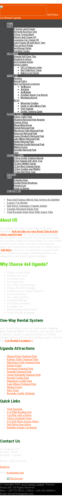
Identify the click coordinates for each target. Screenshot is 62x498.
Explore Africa (21, 122)
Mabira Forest (21, 147)
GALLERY (11, 174)
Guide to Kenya (21, 188)
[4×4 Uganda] (23, 14)
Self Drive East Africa (19, 424)
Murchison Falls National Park (29, 130)
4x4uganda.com (15, 472)
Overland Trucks (22, 51)
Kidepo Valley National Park (22, 359)
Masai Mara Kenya (23, 125)
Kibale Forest (14, 365)
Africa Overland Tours (19, 418)
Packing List (20, 185)
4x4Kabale (26, 92)
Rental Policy (20, 81)
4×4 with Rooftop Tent (25, 31)
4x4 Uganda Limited (32, 484)
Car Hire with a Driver (19, 415)
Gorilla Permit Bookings (25, 182)
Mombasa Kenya (29, 97)
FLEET (10, 26)
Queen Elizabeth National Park (29, 136)
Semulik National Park (19, 371)
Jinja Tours (13, 390)
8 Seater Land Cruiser (24, 29)
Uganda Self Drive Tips (25, 56)
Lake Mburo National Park (27, 138)
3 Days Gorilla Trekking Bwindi (28, 158)
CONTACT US (14, 191)
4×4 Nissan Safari (22, 48)
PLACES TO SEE (15, 114)
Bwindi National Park (24, 127)
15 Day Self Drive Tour (24, 171)
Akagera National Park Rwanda (29, 119)
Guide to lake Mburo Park (33, 105)
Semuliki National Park (25, 149)
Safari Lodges (21, 64)
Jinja (16, 152)
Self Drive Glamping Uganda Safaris (27, 205)
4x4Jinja (25, 89)
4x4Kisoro (26, 86)
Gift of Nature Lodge (31, 67)
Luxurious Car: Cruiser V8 (26, 40)
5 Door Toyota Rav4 (24, 34)
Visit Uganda (27, 108)
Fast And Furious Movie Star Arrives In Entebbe (33, 199)
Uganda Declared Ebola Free (23, 208)
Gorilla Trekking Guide (31, 111)
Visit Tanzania (14, 409)
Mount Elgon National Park (22, 356)
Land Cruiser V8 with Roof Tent (29, 42)
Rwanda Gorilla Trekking (21, 393)
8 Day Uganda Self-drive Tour (28, 160)
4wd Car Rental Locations (27, 84)
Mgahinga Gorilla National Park (29, 144)
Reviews (18, 78)
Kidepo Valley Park (23, 116)
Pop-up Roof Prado (23, 45)
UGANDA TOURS (15, 155)
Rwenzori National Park (25, 133)
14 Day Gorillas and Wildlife (27, 169)
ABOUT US (12, 75)
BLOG (16, 100)
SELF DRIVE (12, 53)
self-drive (6, 249)
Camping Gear (21, 180)
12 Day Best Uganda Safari (27, 166)
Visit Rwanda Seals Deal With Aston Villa (30, 212)
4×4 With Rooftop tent (19, 412)
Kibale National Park (24, 141)
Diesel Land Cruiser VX (25, 37)
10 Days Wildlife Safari (25, 163)
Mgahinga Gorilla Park (19, 381)
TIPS (9, 177)
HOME (10, 23)
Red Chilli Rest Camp (31, 70)
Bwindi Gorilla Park (18, 377)
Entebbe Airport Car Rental (34, 95)
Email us (4, 466)
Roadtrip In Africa (22, 59)
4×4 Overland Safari (23, 62)
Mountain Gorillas (29, 103)
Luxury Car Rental (17, 202)
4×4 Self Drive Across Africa (23, 421)
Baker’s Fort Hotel (30, 73)
